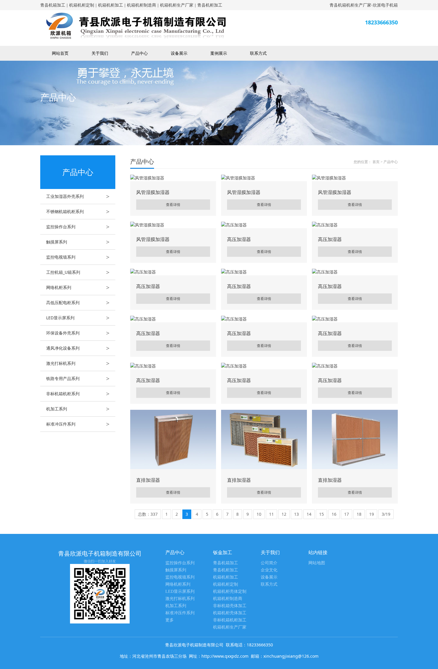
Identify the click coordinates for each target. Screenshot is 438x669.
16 (334, 514)
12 (284, 514)
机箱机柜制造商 (141, 5)
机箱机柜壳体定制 (229, 591)
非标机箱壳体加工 (229, 606)
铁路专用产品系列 (77, 378)
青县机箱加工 (52, 5)
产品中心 (139, 53)
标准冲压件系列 (77, 424)
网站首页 (60, 53)
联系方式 (258, 53)
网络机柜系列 (77, 287)
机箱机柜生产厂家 (176, 5)
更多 (169, 620)
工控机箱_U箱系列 (77, 272)
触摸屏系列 (77, 242)
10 (259, 514)
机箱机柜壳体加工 (229, 613)
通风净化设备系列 (77, 348)
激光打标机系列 (77, 363)
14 (309, 514)
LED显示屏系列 (77, 318)
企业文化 (269, 570)
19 (371, 514)
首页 (376, 162)
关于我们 (99, 53)
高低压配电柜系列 (77, 302)
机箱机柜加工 (110, 5)
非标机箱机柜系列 (77, 393)
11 (271, 514)
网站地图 (316, 563)
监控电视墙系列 (77, 257)
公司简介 (269, 563)
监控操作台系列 (77, 226)
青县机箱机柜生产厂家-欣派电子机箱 (364, 5)
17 (346, 514)
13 (296, 514)
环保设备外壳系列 (77, 333)
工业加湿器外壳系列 (77, 196)
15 (321, 514)
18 (359, 514)
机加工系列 (77, 409)
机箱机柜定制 (81, 5)
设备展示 (179, 53)
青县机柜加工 (209, 5)
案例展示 (218, 53)
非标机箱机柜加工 (229, 620)
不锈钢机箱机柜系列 (77, 211)
